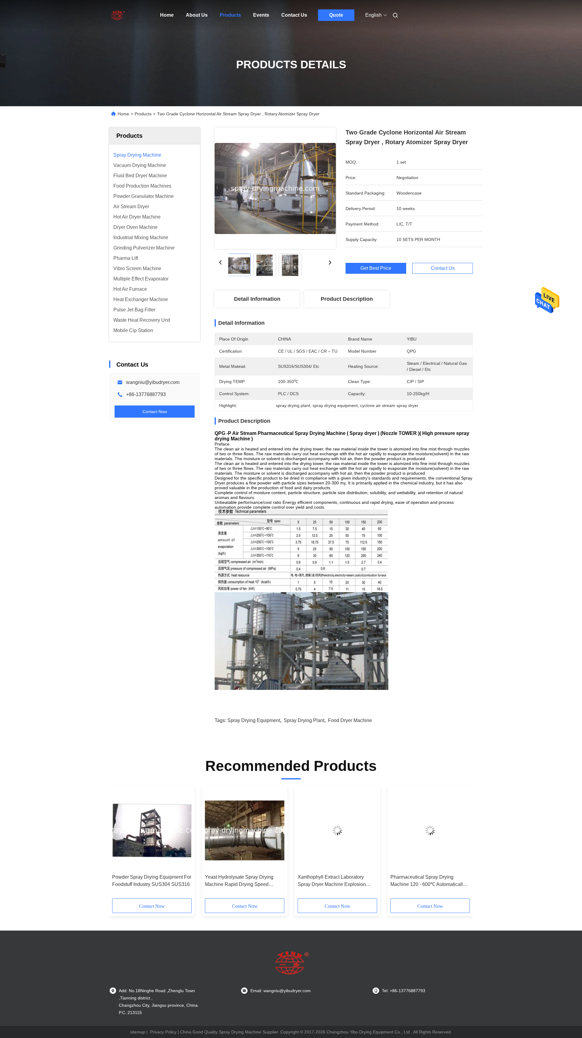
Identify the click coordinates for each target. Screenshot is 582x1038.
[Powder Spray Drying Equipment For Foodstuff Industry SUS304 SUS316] (152, 830)
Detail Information (257, 299)
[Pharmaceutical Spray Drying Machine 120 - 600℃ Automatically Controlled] (430, 830)
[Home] (117, 15)
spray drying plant (304, 720)
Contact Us (294, 15)
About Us (197, 15)
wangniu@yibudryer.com (152, 382)
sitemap (137, 1032)
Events (261, 15)
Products (230, 15)
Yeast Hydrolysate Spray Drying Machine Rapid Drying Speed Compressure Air (239, 881)
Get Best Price (375, 268)
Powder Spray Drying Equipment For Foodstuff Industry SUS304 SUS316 (151, 880)
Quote (336, 15)
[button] (120, 845)
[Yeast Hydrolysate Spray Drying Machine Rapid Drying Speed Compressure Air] (244, 830)
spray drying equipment (253, 720)
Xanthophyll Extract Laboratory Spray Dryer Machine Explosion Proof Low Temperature (332, 881)
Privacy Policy (163, 1032)
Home (167, 15)
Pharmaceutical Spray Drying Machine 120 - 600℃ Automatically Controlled (427, 881)
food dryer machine (350, 720)
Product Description (347, 299)
